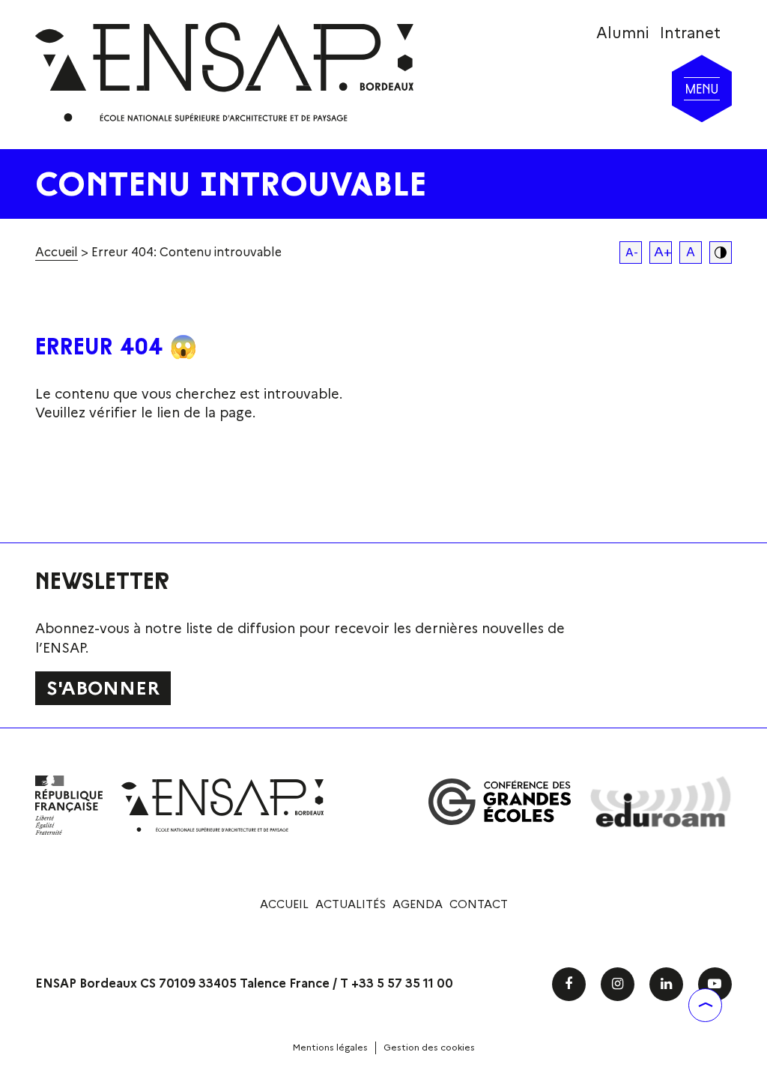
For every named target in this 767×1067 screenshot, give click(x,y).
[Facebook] (569, 984)
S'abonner (103, 688)
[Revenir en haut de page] (705, 1005)
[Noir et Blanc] (720, 252)
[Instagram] (617, 984)
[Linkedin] (666, 984)
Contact (478, 904)
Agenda (417, 904)
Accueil (56, 252)
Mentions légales (330, 1047)
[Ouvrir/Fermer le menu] (702, 88)
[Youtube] (715, 984)
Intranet (690, 33)
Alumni (622, 33)
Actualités (350, 904)
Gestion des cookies (429, 1047)
